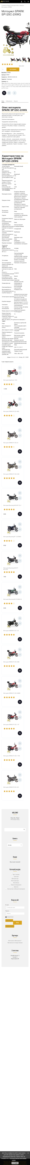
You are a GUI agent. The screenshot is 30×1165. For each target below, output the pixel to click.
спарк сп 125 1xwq (10, 86)
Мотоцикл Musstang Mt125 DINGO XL (12, 599)
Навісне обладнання (16, 884)
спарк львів (18, 86)
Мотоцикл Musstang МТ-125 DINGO (12, 536)
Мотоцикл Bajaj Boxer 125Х (10, 380)
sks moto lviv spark (6, 85)
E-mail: (7, 905)
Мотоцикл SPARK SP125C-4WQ (11, 411)
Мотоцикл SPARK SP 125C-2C (10, 442)
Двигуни (16, 887)
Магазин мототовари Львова (15, 942)
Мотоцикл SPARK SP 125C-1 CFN (11, 755)
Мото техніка (16, 874)
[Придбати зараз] (4, 93)
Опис (3, 101)
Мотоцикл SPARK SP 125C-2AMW (11, 693)
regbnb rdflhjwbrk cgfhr (16, 85)
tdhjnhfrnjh (7, 83)
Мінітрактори (15, 878)
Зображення (9, 101)
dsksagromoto (14, 357)
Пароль (7, 911)
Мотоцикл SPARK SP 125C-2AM (11, 662)
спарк (11, 83)
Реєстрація (13, 819)
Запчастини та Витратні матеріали (16, 889)
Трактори (16, 876)
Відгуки (16, 101)
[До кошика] (20, 389)
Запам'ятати (10, 917)
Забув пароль (9, 926)
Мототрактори (15, 880)
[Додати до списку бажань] (9, 93)
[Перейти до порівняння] (14, 93)
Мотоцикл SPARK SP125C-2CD (11, 787)
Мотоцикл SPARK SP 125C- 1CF (11, 724)
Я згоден (15, 1163)
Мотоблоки (16, 882)
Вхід (18, 819)
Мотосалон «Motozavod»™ (15, 940)
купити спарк (17, 83)
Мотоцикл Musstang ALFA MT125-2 (12, 505)
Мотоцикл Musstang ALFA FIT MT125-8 (10, 568)
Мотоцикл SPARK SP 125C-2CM (11, 474)
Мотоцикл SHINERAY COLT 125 (11, 630)
